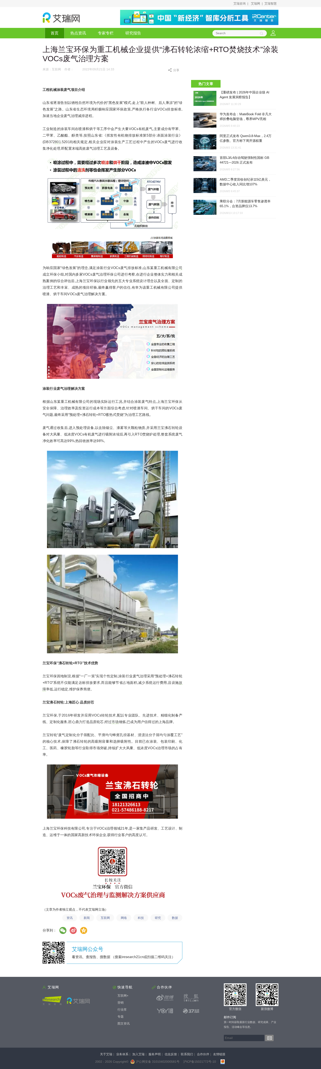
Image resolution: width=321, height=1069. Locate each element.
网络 (124, 918)
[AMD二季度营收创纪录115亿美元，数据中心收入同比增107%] (204, 185)
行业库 (122, 1009)
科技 (141, 918)
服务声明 (154, 1054)
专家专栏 (106, 33)
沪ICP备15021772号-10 (199, 1061)
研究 (158, 918)
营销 (120, 1002)
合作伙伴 (203, 1054)
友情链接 (219, 1054)
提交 (269, 1038)
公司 (178, 268)
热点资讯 (78, 33)
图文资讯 (123, 1023)
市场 (115, 722)
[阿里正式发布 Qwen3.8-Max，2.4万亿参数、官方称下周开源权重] (204, 142)
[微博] (73, 930)
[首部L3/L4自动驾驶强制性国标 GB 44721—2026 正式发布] (204, 164)
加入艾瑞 (138, 1054)
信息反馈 (171, 1054)
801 (58, 142)
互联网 (105, 918)
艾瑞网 (255, 3)
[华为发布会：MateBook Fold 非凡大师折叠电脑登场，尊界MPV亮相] (204, 120)
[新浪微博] (165, 997)
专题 (120, 1016)
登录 (273, 33)
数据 (175, 918)
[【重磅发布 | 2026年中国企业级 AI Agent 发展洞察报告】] (204, 98)
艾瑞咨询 (239, 3)
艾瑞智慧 (270, 3)
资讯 (70, 918)
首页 (55, 33)
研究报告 (133, 33)
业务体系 (122, 1054)
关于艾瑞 (106, 1054)
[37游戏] (191, 1010)
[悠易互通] (165, 1010)
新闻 (87, 918)
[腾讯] (84, 930)
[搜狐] (191, 997)
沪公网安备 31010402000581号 (157, 1061)
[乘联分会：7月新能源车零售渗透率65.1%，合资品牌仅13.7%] (204, 207)
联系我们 (187, 1054)
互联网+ (122, 995)
